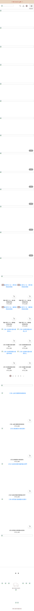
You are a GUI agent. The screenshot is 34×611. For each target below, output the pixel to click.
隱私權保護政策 (17, 609)
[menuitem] (10, 376)
